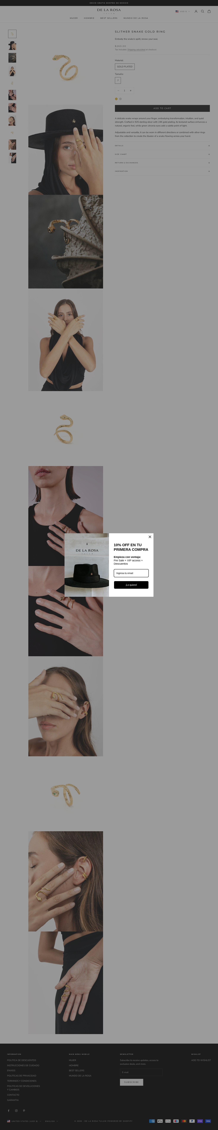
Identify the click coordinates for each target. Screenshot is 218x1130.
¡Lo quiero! (131, 585)
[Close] (149, 536)
